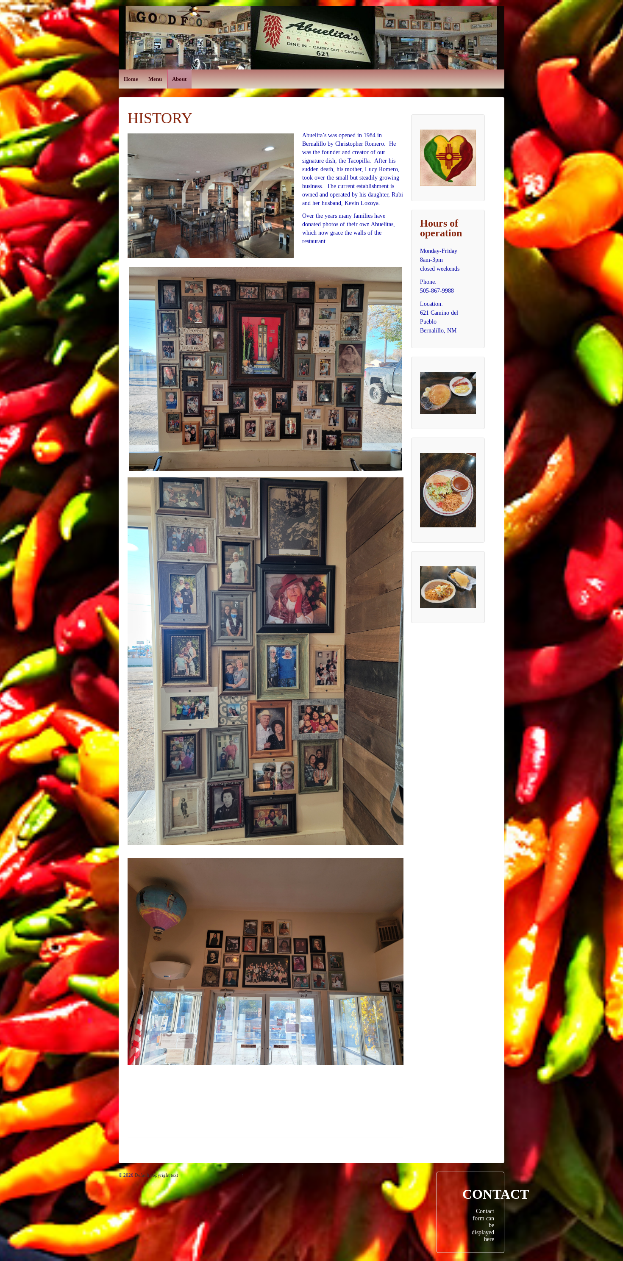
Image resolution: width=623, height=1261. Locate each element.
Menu (155, 79)
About (179, 79)
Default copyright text (156, 1175)
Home (131, 79)
